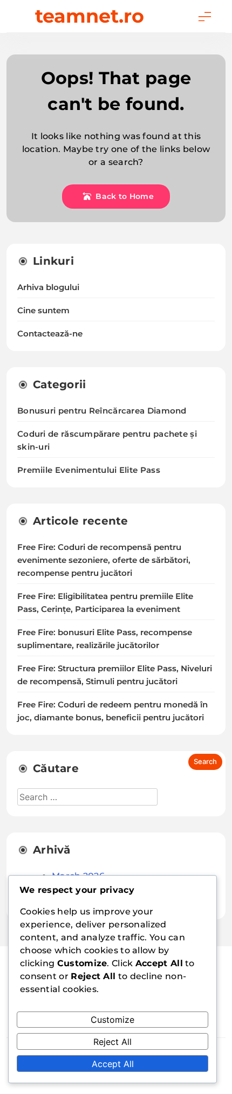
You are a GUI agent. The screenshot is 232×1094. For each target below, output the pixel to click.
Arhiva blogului (48, 287)
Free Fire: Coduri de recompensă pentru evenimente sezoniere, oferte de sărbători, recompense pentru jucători (103, 560)
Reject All (112, 1041)
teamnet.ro (89, 15)
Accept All (113, 1063)
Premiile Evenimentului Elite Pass (88, 470)
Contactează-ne (50, 334)
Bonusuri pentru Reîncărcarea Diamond (102, 410)
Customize (112, 1019)
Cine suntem (43, 310)
